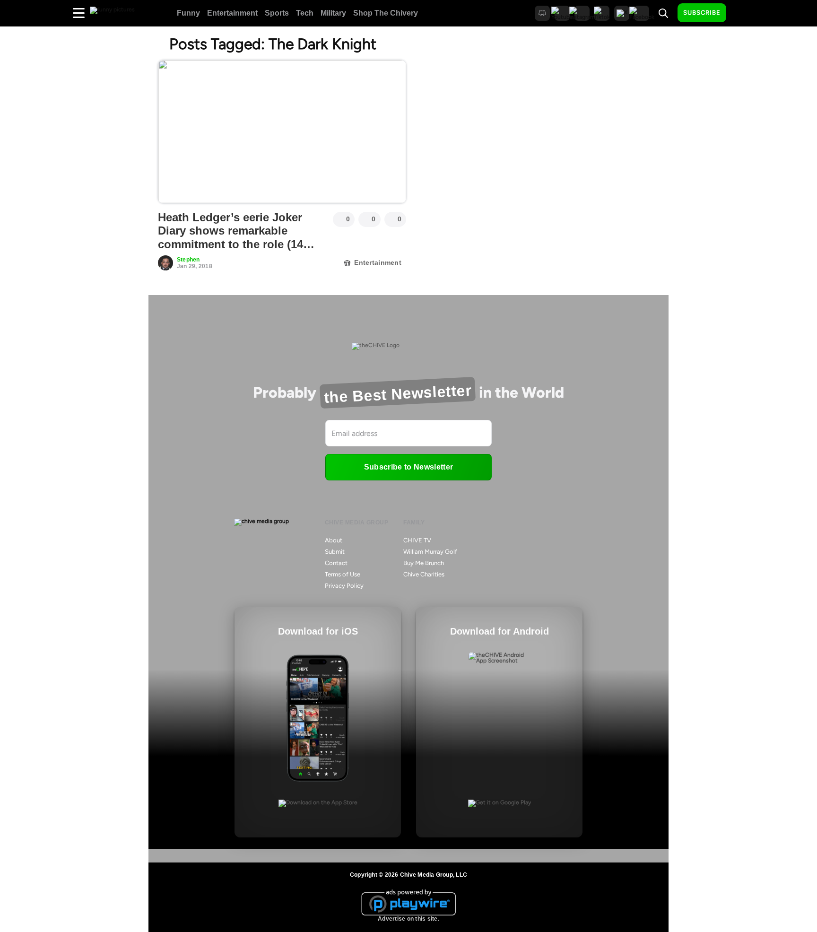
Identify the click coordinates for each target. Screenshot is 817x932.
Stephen (188, 259)
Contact (336, 562)
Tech (304, 13)
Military (333, 13)
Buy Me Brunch (423, 562)
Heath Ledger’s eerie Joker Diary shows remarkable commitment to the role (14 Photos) (230, 237)
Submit (335, 551)
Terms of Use (342, 574)
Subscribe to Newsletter (408, 467)
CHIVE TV (417, 540)
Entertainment (232, 13)
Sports (277, 13)
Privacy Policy (344, 585)
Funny (188, 13)
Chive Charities (423, 574)
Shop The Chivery (385, 13)
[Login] (742, 13)
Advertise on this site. (408, 918)
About (333, 540)
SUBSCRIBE (702, 12)
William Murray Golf (430, 551)
